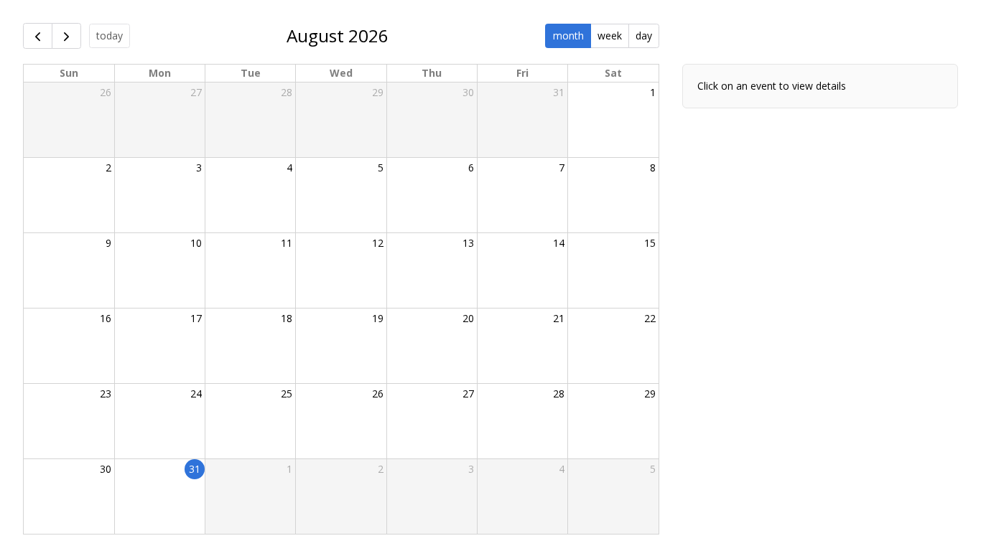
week (610, 35)
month (568, 35)
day (644, 35)
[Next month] (66, 36)
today (109, 35)
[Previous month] (37, 36)
